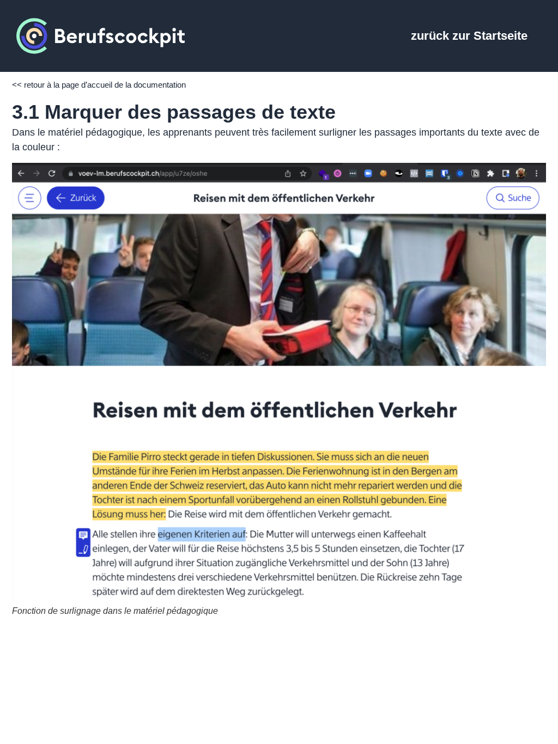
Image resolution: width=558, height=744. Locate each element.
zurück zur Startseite (469, 35)
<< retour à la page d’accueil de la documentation (99, 84)
